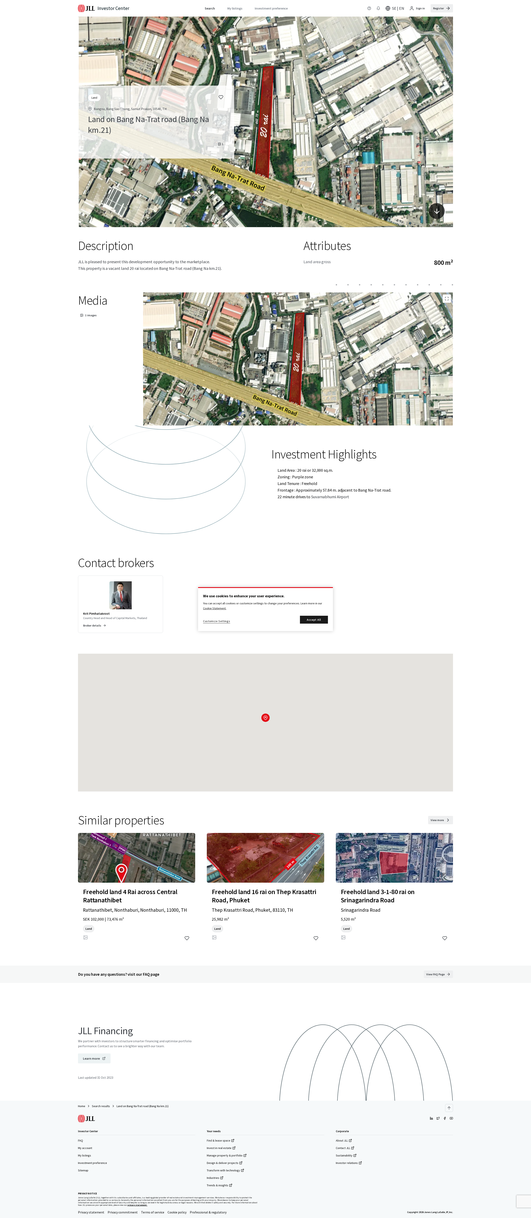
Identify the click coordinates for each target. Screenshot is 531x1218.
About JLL (342, 1140)
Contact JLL (343, 1148)
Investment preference (92, 1163)
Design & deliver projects (222, 1163)
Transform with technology (223, 1170)
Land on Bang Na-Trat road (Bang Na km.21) (143, 1106)
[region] (265, 609)
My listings (84, 1155)
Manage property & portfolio (224, 1155)
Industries (213, 1178)
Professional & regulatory (208, 1212)
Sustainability (344, 1155)
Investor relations (347, 1163)
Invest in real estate (219, 1148)
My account (85, 1148)
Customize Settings (216, 621)
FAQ (80, 1140)
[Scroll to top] (449, 1108)
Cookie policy (177, 1212)
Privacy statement (91, 1212)
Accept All (314, 620)
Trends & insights (217, 1185)
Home (81, 1106)
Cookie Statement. (214, 608)
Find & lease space (218, 1140)
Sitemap (83, 1170)
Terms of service (152, 1212)
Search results (101, 1106)
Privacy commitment (123, 1212)
